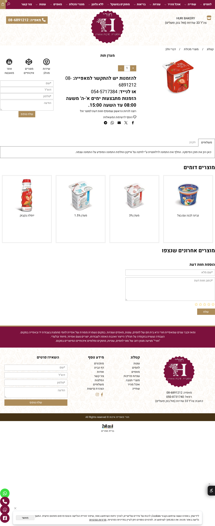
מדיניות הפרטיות (97, 520)
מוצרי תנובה (133, 380)
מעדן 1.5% (80, 215)
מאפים (57, 4)
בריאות (141, 4)
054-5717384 (104, 91)
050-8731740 (175, 397)
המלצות (99, 380)
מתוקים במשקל (120, 4)
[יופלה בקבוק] (27, 212)
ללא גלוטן (97, 4)
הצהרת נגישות (95, 389)
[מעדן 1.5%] (81, 212)
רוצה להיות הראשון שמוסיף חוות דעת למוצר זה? (108, 111)
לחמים (207, 4)
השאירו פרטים (48, 357)
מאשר (25, 517)
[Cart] (3, 4)
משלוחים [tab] (206, 142)
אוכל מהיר (174, 4)
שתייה (192, 4)
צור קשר (26, 4)
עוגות (42, 4)
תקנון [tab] (192, 142)
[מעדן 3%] (134, 212)
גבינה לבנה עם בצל (188, 215)
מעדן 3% (134, 215)
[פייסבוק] (5, 518)
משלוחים (98, 384)
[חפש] (8, 4)
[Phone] (5, 501)
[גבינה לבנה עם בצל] (188, 212)
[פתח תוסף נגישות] (211, 491)
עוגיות (157, 4)
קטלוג (135, 357)
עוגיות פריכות (132, 376)
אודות (100, 372)
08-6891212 (174, 393)
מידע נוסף (96, 357)
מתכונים (99, 363)
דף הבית (99, 368)
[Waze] (5, 509)
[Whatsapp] (5, 493)
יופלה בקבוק (27, 215)
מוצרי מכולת (76, 4)
